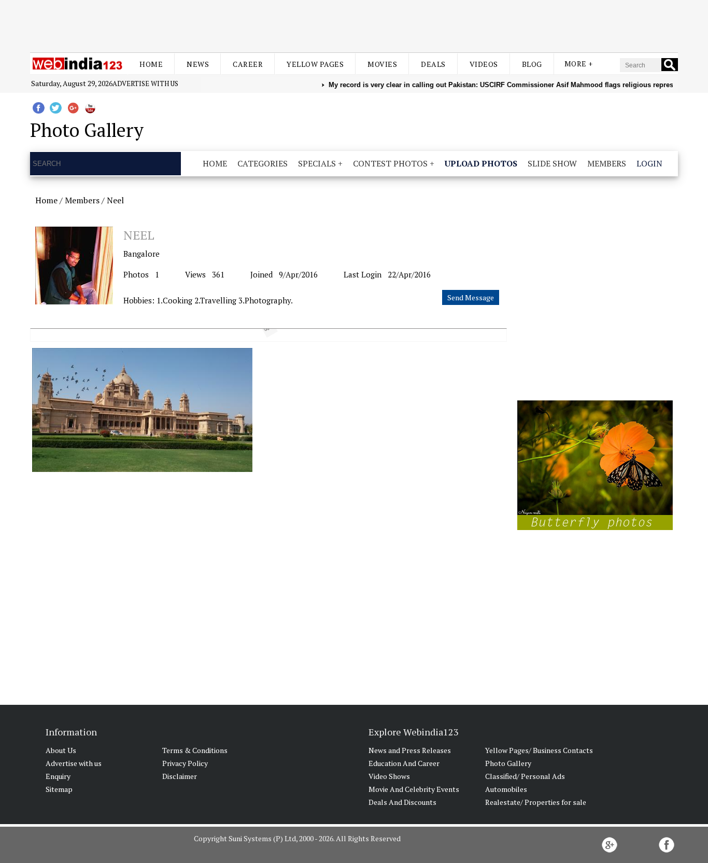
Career (248, 64)
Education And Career (404, 763)
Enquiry (58, 776)
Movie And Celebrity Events (414, 789)
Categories (262, 163)
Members (606, 163)
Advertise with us (145, 83)
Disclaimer (179, 776)
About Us (61, 750)
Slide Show (552, 163)
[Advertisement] (354, 25)
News (198, 64)
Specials (317, 163)
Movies (382, 64)
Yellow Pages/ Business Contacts (539, 750)
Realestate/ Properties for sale (535, 802)
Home (151, 64)
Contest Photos (390, 163)
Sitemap (59, 789)
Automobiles (506, 789)
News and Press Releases (410, 750)
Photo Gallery (508, 763)
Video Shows (389, 776)
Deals (433, 64)
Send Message (470, 297)
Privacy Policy (185, 763)
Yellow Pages (315, 64)
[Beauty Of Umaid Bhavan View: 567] (142, 410)
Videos (484, 64)
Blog (532, 64)
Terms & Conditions (195, 750)
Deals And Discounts (402, 802)
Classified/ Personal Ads (525, 776)
